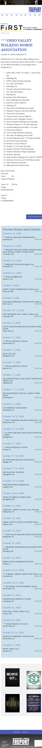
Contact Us (25, 732)
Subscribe (16, 732)
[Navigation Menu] (1, 8)
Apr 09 (34, 13)
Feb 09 (25, 13)
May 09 (39, 13)
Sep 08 (2, 13)
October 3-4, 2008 (12, 260)
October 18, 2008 (12, 505)
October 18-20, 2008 (13, 493)
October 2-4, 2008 (12, 233)
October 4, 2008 (11, 285)
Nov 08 (11, 13)
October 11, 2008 (12, 322)
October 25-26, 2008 (13, 632)
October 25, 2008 (12, 595)
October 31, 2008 (12, 645)
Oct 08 (6, 13)
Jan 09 (21, 13)
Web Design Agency (5, 745)
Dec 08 (16, 13)
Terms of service (4, 742)
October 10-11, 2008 (13, 310)
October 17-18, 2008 (13, 455)
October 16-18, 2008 (13, 416)
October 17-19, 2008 (13, 480)
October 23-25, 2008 (13, 570)
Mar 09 (30, 13)
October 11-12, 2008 (13, 389)
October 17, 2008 (12, 443)
